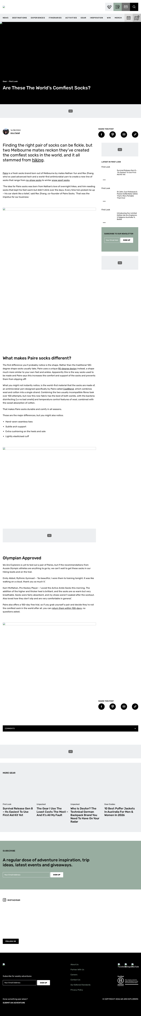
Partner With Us (77, 969)
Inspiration (96, 18)
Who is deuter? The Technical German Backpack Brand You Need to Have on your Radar (84, 815)
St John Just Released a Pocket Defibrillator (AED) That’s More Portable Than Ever (127, 195)
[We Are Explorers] (4, 7)
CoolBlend (68, 389)
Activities (71, 18)
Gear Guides (109, 804)
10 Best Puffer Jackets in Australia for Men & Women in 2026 (119, 812)
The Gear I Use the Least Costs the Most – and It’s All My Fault (52, 812)
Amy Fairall (15, 133)
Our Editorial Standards (80, 985)
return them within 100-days (67, 608)
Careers (73, 975)
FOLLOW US (11, 941)
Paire (5, 173)
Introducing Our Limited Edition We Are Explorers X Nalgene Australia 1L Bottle (127, 216)
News (5, 18)
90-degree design (67, 368)
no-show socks (33, 180)
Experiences (38, 18)
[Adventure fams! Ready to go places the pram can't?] (19, 918)
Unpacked (41, 804)
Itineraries (55, 18)
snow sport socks (61, 180)
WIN (109, 18)
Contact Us (75, 980)
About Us (74, 964)
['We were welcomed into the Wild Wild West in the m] (121, 918)
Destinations (19, 18)
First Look (13, 81)
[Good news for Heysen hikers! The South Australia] (53, 918)
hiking (38, 160)
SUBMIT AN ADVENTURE (14, 1003)
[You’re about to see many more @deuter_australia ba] (87, 918)
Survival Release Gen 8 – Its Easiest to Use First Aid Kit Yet (127, 172)
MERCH (118, 18)
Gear (83, 18)
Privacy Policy (76, 990)
